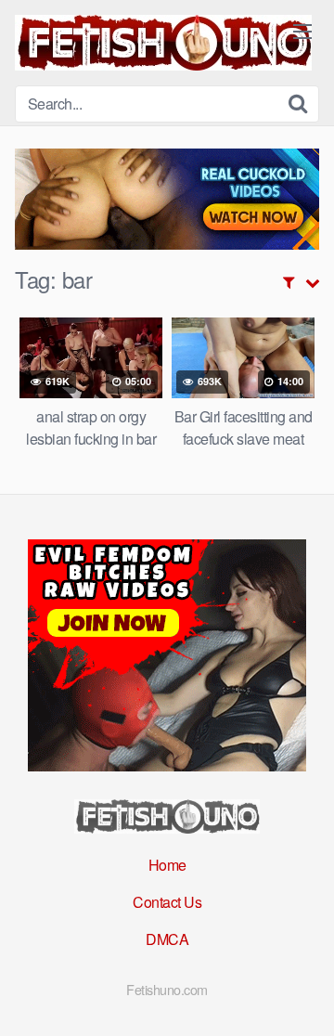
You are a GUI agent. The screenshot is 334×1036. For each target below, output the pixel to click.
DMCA (167, 939)
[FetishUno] (163, 43)
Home (167, 864)
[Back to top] (301, 995)
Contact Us (167, 902)
